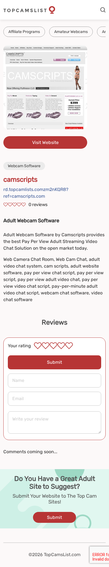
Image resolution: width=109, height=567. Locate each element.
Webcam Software (24, 166)
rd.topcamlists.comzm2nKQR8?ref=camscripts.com (35, 193)
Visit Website (45, 142)
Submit (54, 362)
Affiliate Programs (24, 31)
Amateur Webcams (71, 31)
